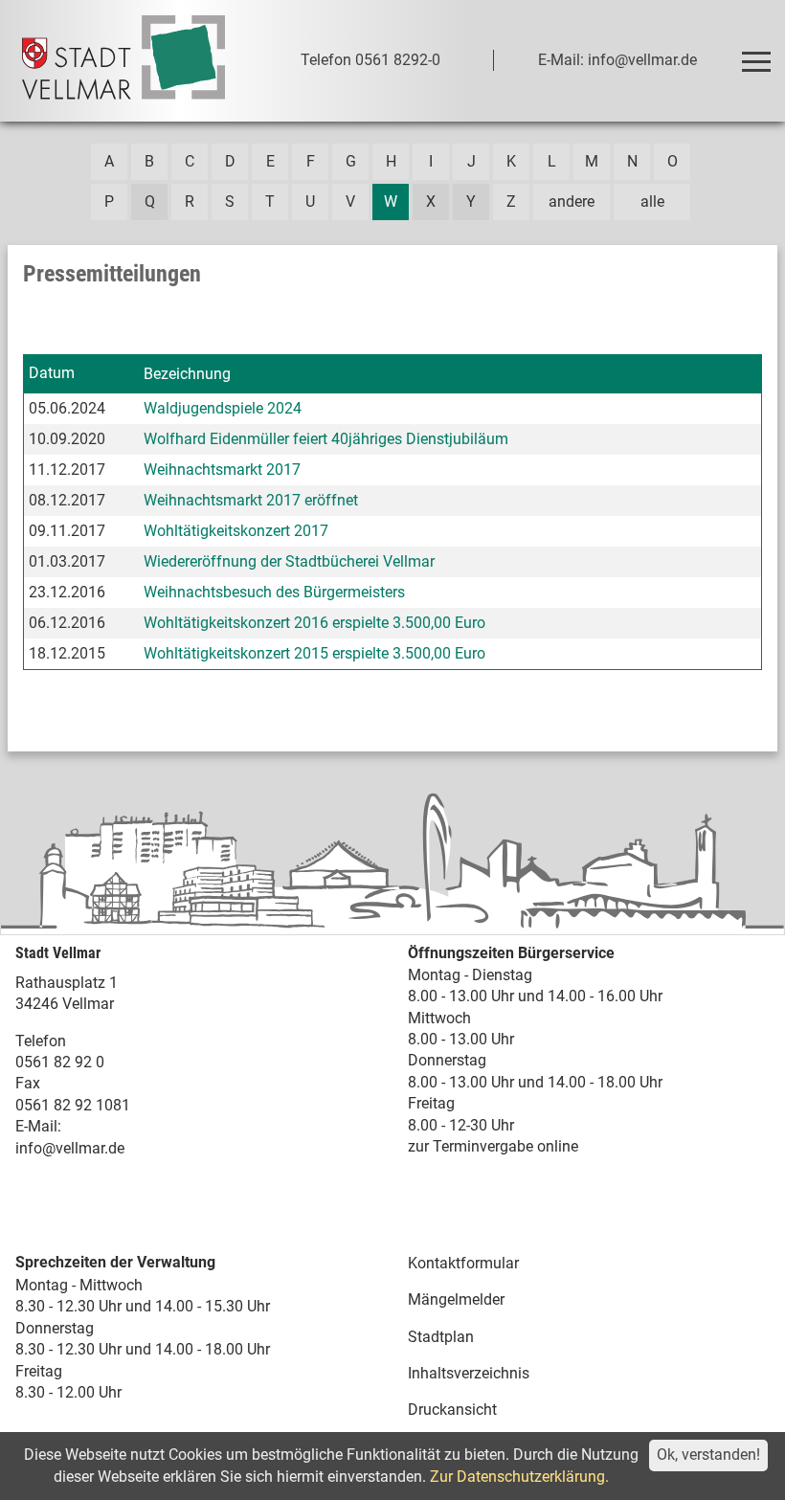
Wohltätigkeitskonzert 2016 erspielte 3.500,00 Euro (314, 623)
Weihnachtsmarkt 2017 (222, 469)
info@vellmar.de (69, 1148)
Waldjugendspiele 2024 (223, 408)
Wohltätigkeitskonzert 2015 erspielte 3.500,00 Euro (314, 653)
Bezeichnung (187, 374)
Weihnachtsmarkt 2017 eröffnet (251, 500)
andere (571, 201)
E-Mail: (38, 1126)
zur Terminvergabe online (493, 1146)
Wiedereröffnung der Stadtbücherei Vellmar (289, 561)
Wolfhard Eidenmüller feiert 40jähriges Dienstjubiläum (326, 439)
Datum (52, 373)
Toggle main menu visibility (755, 60)
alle (652, 201)
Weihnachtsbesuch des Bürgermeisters (274, 592)
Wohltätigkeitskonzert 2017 (236, 531)
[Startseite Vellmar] (123, 61)
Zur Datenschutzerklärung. (519, 1476)
